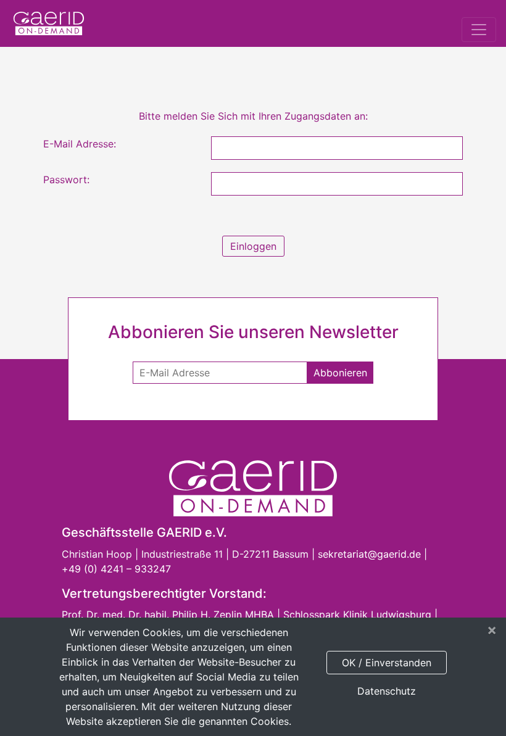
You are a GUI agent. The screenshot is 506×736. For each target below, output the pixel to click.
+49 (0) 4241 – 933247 (116, 569)
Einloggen (253, 246)
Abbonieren (340, 372)
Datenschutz (386, 691)
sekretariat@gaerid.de (369, 554)
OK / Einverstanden (386, 662)
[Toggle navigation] (479, 29)
